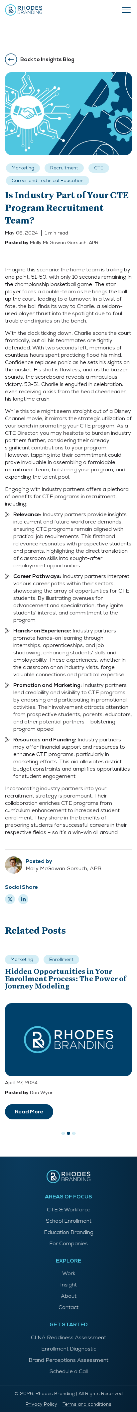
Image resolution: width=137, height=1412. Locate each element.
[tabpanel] (68, 1036)
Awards (20, 972)
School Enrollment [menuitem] (68, 1220)
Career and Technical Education (47, 180)
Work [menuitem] (68, 1273)
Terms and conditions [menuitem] (87, 1404)
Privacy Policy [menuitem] (41, 1404)
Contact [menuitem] (68, 1307)
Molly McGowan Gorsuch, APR (64, 242)
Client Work (57, 972)
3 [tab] (73, 1133)
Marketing (23, 168)
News (17, 959)
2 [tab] (68, 1133)
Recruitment (64, 168)
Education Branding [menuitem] (68, 1232)
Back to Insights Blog (47, 59)
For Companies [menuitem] (68, 1243)
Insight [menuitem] (68, 1284)
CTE (98, 168)
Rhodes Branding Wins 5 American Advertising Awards (67, 987)
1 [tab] (63, 1133)
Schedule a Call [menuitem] (69, 1371)
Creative (87, 959)
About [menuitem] (68, 1295)
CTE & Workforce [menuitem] (68, 1209)
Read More (29, 1111)
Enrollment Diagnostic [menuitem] (68, 1348)
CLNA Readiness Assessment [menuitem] (68, 1337)
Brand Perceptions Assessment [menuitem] (68, 1360)
